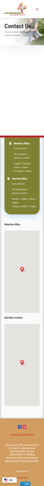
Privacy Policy (22, 478)
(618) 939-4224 (20, 148)
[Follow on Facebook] (20, 427)
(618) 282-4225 (18, 184)
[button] (23, 269)
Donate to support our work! (22, 435)
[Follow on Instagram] (24, 427)
